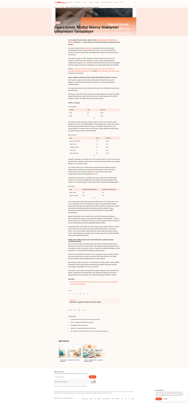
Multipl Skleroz (88, 48)
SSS (95, 398)
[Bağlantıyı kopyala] (87, 293)
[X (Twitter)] (122, 398)
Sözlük (91, 398)
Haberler (70, 2)
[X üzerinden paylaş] (69, 293)
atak (81, 42)
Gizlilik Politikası (106, 398)
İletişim (116, 2)
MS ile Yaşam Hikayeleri (107, 2)
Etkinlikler (97, 2)
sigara (83, 310)
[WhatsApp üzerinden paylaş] (76, 293)
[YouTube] (132, 398)
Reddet (166, 398)
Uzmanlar (91, 2)
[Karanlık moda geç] (135, 2)
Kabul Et (159, 398)
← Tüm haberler (58, 19)
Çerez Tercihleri (115, 398)
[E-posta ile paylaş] (83, 293)
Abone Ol (92, 376)
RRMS (84, 63)
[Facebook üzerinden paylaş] (73, 293)
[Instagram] (125, 398)
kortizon (94, 174)
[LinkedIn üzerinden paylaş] (80, 293)
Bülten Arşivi (85, 398)
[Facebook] (129, 398)
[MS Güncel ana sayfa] (60, 2)
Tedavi (85, 2)
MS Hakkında (77, 2)
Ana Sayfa (56, 7)
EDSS (74, 180)
